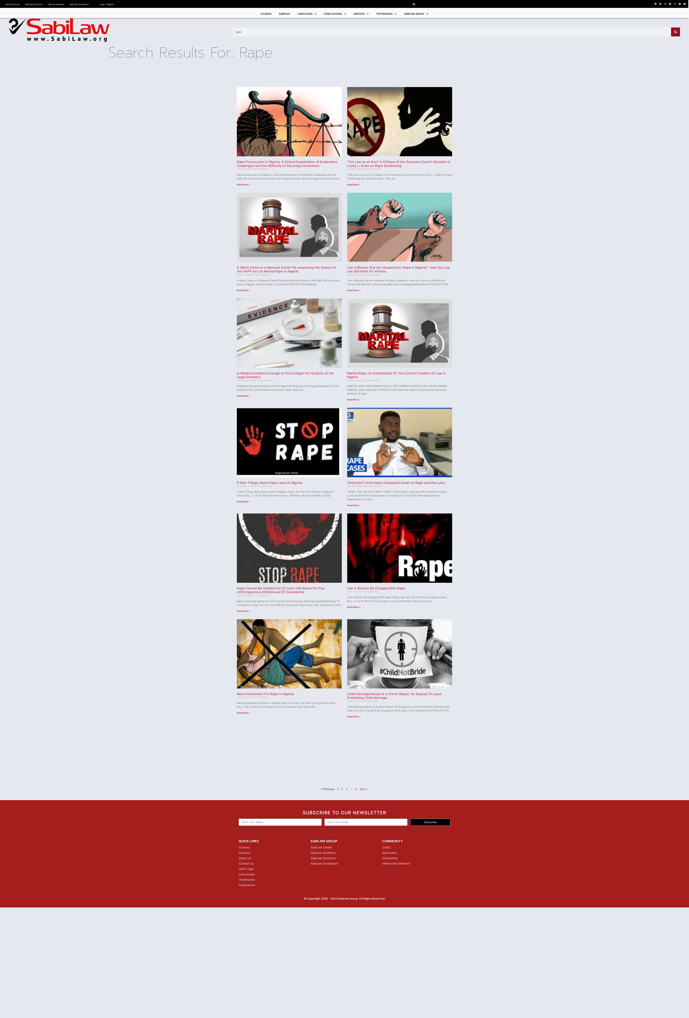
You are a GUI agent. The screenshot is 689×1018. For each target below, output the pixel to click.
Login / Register (107, 4)
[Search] (675, 31)
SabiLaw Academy (56, 4)
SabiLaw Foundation (79, 4)
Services (359, 13)
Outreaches (390, 858)
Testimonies (384, 13)
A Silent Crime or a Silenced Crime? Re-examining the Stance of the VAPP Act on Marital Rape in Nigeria (286, 269)
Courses (266, 13)
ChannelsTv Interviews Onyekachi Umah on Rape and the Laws (396, 483)
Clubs (386, 847)
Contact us (246, 863)
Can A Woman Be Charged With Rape (376, 588)
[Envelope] (684, 4)
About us (245, 858)
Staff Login (246, 869)
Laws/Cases (305, 13)
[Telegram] (670, 4)
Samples (284, 13)
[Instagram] (665, 4)
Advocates (389, 852)
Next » (364, 789)
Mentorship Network (396, 863)
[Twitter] (660, 4)
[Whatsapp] (675, 4)
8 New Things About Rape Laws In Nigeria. (270, 483)
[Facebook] (655, 4)
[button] (414, 4)
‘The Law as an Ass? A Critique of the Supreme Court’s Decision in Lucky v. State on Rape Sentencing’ (398, 164)
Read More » (243, 184)
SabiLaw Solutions (33, 4)
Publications (333, 13)
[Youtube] (680, 4)
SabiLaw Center (321, 847)
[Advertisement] (289, 751)
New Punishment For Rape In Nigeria (265, 694)
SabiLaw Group (12, 4)
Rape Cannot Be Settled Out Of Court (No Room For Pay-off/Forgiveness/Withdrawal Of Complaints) (281, 590)
